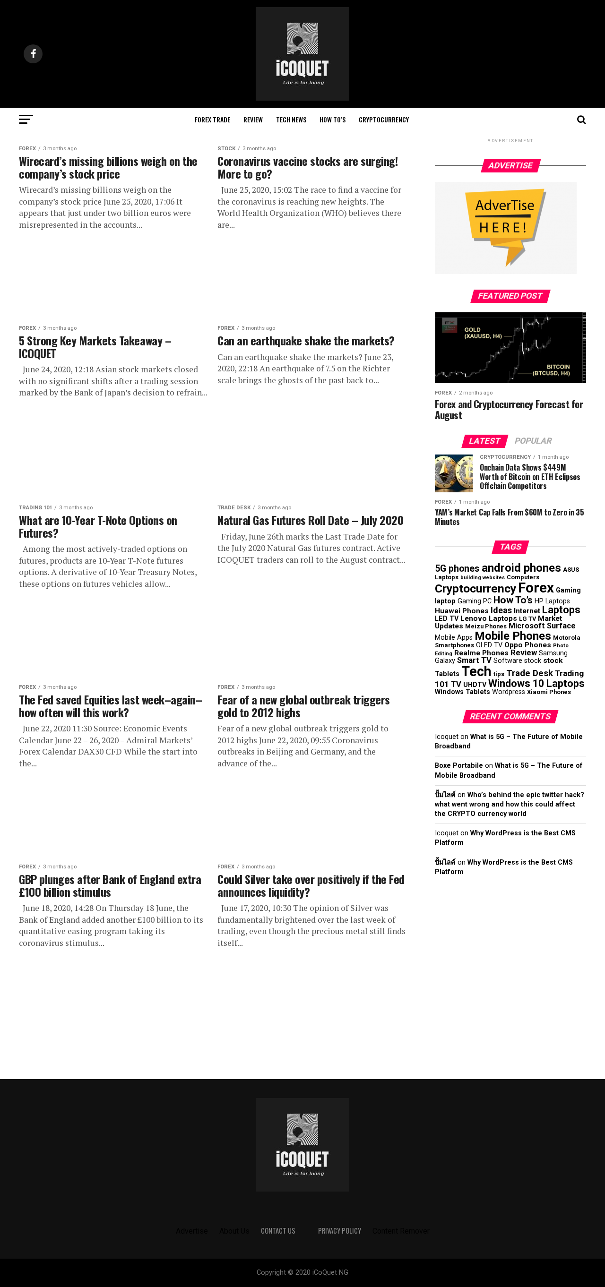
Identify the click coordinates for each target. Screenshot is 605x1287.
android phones (521, 568)
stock (552, 660)
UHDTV (474, 684)
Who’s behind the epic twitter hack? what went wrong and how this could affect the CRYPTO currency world (509, 804)
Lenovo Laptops (488, 618)
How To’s (333, 119)
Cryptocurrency (384, 119)
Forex (536, 588)
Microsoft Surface (542, 625)
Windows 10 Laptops (536, 683)
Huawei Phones (462, 611)
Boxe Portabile (459, 766)
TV (456, 684)
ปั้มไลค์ (445, 795)
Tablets (447, 674)
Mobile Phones (513, 636)
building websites (482, 578)
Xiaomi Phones (549, 691)
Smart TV (474, 660)
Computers (523, 577)
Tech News (291, 119)
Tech (476, 671)
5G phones (457, 568)
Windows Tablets (462, 691)
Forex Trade (212, 119)
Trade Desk (529, 673)
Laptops (561, 610)
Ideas (501, 610)
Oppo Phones (527, 645)
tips (498, 674)
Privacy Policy (339, 1231)
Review (253, 119)
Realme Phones (481, 653)
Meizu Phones (486, 626)
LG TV (527, 618)
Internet (527, 611)
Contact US (278, 1231)
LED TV (446, 618)
